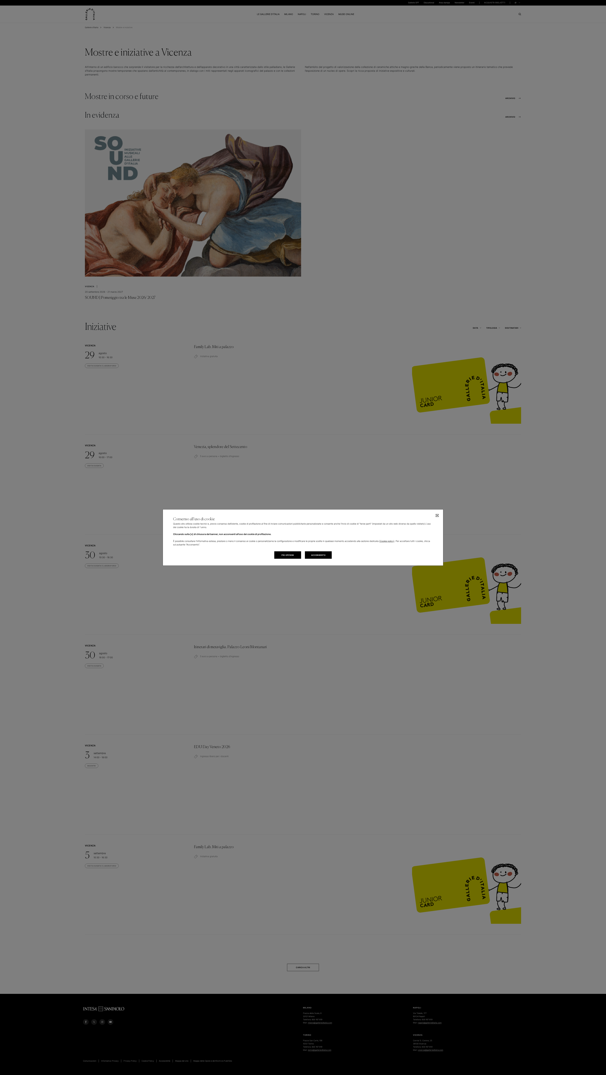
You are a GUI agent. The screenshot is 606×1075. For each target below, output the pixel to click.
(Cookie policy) (386, 541)
